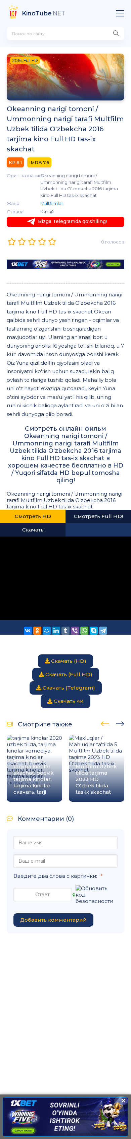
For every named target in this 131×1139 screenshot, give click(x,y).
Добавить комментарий (53, 920)
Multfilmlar (51, 203)
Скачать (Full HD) (68, 674)
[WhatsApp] (84, 631)
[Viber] (75, 631)
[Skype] (94, 631)
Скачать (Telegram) (68, 688)
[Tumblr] (65, 631)
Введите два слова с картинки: (55, 876)
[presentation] (105, 722)
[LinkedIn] (56, 631)
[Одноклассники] (37, 631)
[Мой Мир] (47, 631)
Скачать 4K (68, 701)
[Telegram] (103, 631)
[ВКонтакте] (28, 631)
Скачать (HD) (68, 661)
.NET (43, 13)
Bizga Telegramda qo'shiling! (72, 221)
